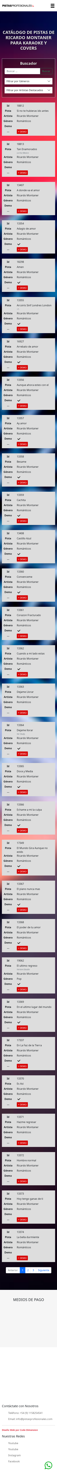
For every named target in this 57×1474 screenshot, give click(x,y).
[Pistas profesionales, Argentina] (18, 5)
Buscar (46, 71)
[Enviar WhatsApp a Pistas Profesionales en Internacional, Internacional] (48, 1465)
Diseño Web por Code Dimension (20, 1429)
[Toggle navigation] (53, 6)
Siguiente (43, 1270)
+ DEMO (22, 131)
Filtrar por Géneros (17, 81)
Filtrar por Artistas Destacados (24, 90)
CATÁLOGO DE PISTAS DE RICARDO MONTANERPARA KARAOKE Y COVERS (28, 40)
